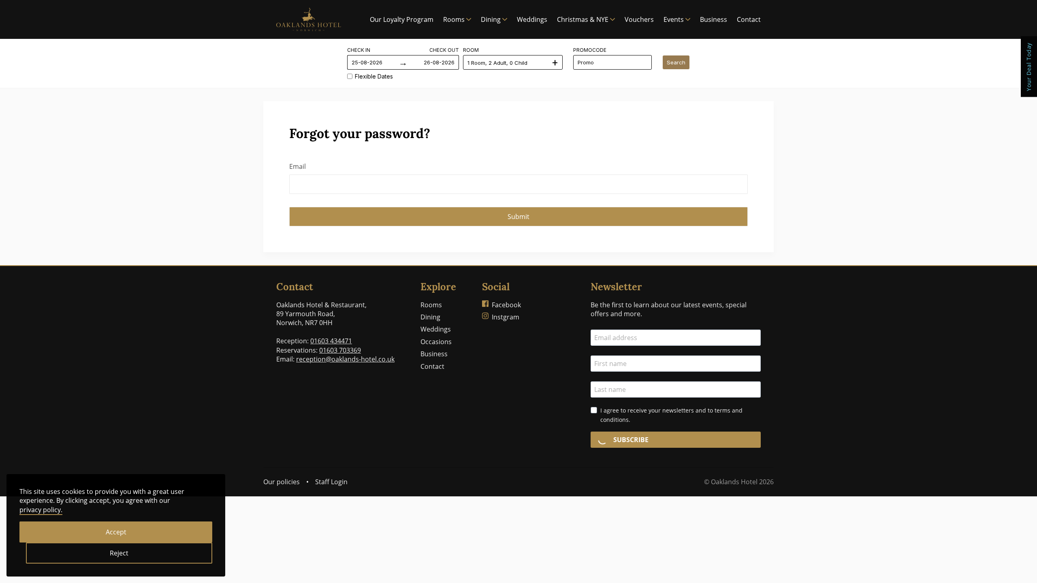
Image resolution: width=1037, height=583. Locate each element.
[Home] (308, 19)
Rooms (454, 19)
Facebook (506, 304)
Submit (518, 216)
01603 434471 (331, 340)
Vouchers (639, 19)
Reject (119, 553)
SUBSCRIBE (630, 439)
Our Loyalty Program (401, 19)
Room (471, 50)
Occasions (436, 341)
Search (676, 62)
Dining (491, 19)
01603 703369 (340, 350)
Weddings (532, 19)
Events (674, 19)
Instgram (505, 317)
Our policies (281, 481)
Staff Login (331, 481)
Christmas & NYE (582, 19)
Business (713, 19)
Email (297, 166)
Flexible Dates (374, 76)
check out (444, 50)
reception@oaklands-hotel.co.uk (345, 359)
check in (358, 50)
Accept (116, 532)
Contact (749, 19)
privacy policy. (40, 509)
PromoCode (589, 50)
